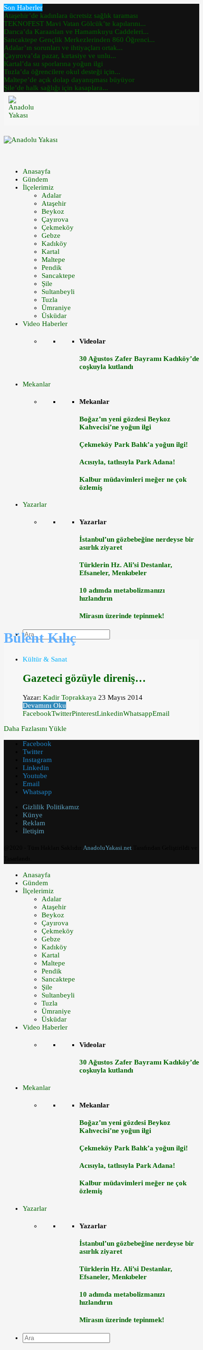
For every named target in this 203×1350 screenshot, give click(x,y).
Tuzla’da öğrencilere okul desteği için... (62, 71)
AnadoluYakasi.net (107, 847)
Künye (32, 815)
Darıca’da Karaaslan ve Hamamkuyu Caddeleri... (76, 31)
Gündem (35, 179)
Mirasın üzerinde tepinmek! (121, 616)
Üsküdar (54, 315)
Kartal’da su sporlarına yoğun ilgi (53, 63)
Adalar (51, 195)
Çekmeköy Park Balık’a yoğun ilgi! (133, 444)
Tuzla (50, 299)
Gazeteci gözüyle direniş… (84, 678)
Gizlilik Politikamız (51, 807)
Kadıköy (54, 243)
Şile (47, 283)
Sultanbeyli (58, 291)
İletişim (33, 831)
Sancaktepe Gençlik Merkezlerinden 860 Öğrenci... (79, 39)
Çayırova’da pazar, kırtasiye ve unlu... (60, 55)
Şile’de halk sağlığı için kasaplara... (56, 88)
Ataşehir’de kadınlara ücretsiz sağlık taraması (71, 15)
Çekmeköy (58, 227)
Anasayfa (37, 171)
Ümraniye (56, 307)
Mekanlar (37, 384)
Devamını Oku (44, 705)
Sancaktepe (58, 275)
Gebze (51, 235)
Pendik (52, 267)
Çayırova (55, 219)
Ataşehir (54, 203)
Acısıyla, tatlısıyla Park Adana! (127, 462)
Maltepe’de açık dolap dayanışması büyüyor (69, 80)
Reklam (34, 823)
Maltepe (53, 259)
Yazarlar (35, 504)
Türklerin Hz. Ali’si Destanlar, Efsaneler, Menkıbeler (125, 569)
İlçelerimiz (38, 187)
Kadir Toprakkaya (69, 697)
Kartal (50, 251)
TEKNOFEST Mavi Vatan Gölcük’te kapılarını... (75, 23)
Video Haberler (45, 323)
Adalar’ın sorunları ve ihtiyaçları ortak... (63, 47)
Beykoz (53, 211)
